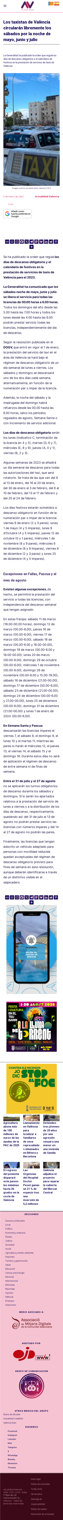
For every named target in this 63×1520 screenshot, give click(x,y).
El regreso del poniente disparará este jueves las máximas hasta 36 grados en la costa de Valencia (11, 1185)
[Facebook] (22, 242)
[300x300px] (31, 1050)
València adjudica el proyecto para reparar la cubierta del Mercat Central (51, 1181)
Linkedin (12, 1439)
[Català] (51, 3)
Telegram (12, 1447)
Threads (12, 1467)
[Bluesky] (41, 242)
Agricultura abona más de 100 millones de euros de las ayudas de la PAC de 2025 (11, 1134)
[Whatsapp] (12, 242)
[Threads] (5, 1468)
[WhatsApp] (5, 1456)
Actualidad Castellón (13, 1418)
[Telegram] (31, 242)
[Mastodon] (36, 242)
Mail (10, 1443)
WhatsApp (12, 1455)
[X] (27, 242)
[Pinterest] (56, 242)
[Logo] (27, 6)
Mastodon (12, 1463)
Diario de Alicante (11, 1414)
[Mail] (5, 1443)
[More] (31, 247)
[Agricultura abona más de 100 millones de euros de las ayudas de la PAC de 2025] (11, 1118)
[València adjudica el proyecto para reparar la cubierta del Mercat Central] (51, 1165)
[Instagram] (17, 242)
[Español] (57, 3)
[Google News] (7, 242)
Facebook (12, 1431)
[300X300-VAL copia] (31, 1089)
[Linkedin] (46, 242)
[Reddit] (51, 242)
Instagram (12, 1435)
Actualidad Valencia (47, 196)
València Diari (9, 1422)
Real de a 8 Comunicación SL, (11, 1496)
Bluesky (11, 1459)
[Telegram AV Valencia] (31, 996)
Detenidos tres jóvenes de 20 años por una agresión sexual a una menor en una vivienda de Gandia (51, 1137)
